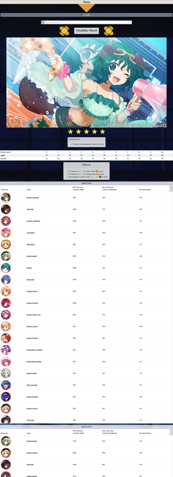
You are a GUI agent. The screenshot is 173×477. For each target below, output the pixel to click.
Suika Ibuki (30, 244)
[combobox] (88, 22)
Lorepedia (86, 15)
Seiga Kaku (30, 280)
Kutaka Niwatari (32, 338)
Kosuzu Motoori (32, 303)
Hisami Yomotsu (32, 397)
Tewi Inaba (30, 420)
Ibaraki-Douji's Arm (33, 315)
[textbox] (88, 22)
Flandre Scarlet (32, 326)
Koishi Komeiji (32, 256)
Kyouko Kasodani (33, 197)
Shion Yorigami (32, 385)
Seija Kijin (30, 209)
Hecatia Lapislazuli (33, 221)
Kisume (29, 268)
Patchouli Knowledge (34, 362)
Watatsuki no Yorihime (35, 350)
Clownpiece (31, 233)
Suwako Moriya (32, 291)
